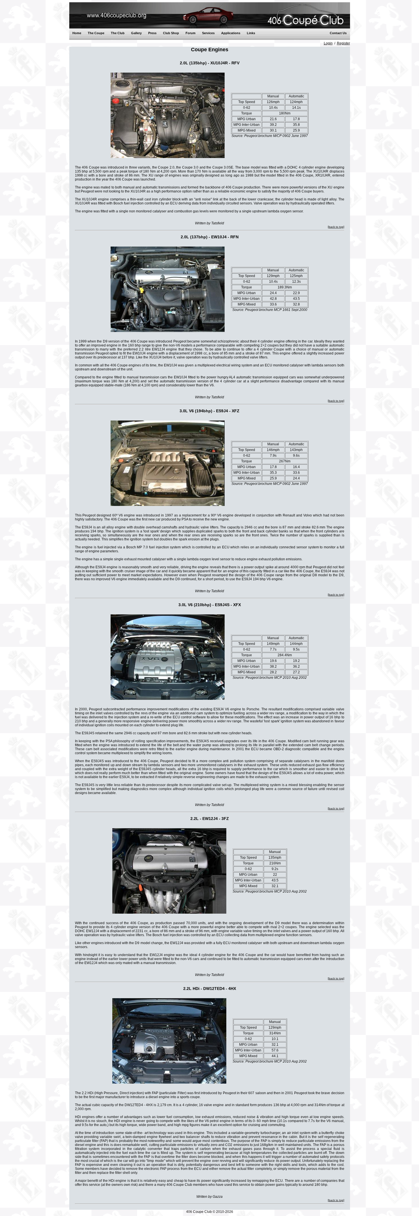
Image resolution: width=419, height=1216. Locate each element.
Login (328, 43)
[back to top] (336, 226)
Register (343, 43)
